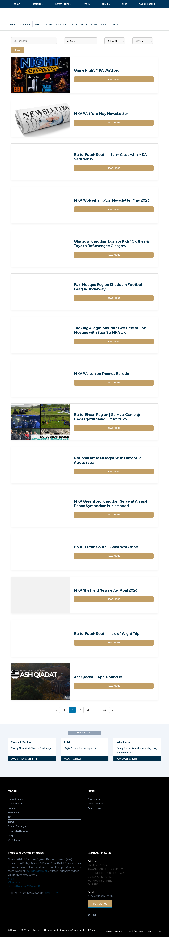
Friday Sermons (15, 799)
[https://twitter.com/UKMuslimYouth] (89, 914)
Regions (37, 4)
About (17, 4)
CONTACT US (100, 903)
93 (104, 710)
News (49, 24)
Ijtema (87, 4)
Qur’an (24, 24)
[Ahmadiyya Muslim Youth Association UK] (27, 16)
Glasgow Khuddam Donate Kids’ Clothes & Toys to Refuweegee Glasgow (111, 243)
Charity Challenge (17, 826)
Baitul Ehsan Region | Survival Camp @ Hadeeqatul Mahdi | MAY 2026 (107, 416)
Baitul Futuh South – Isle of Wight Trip (107, 633)
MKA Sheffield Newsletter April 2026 (105, 590)
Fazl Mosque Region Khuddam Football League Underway (108, 286)
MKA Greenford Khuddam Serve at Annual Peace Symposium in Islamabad (110, 503)
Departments (62, 4)
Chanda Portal (15, 803)
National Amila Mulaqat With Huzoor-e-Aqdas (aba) (109, 459)
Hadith (38, 24)
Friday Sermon (79, 24)
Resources (97, 24)
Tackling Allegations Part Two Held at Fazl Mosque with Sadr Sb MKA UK (110, 329)
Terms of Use (94, 808)
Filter (17, 50)
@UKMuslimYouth (37, 870)
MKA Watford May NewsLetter (101, 113)
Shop (124, 4)
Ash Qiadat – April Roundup (98, 676)
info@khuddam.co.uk (100, 895)
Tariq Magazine (147, 4)
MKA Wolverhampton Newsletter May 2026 (112, 200)
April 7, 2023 (52, 892)
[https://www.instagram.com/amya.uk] (100, 914)
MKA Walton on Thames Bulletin (101, 373)
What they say (15, 840)
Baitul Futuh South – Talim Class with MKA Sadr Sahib (110, 156)
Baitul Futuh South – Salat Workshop (106, 546)
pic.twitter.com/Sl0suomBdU (25, 886)
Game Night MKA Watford (97, 70)
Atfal (10, 817)
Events (60, 24)
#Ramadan (14, 882)
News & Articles (15, 812)
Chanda (106, 4)
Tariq (10, 835)
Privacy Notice (95, 799)
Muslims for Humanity (18, 831)
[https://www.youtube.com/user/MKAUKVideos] (94, 914)
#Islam (12, 878)
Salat (13, 24)
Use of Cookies (95, 803)
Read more (114, 79)
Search (114, 24)
